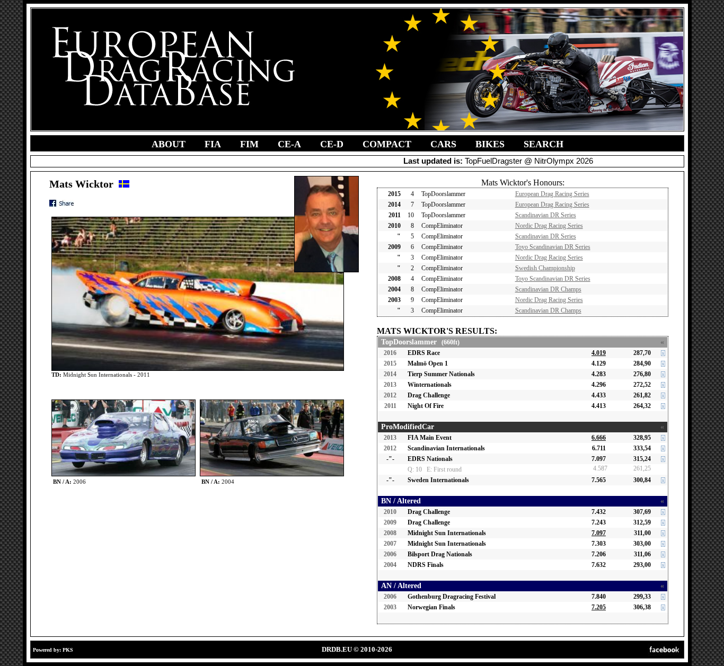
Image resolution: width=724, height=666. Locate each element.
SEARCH (543, 144)
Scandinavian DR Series (545, 215)
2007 (390, 543)
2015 (390, 363)
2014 (390, 374)
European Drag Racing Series (552, 194)
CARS (443, 144)
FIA (213, 144)
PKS (68, 650)
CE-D (331, 144)
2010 (390, 512)
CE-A (289, 144)
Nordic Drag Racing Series (549, 225)
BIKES (490, 144)
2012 (390, 395)
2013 (390, 384)
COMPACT (387, 144)
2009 (390, 522)
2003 (390, 607)
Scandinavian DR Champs (548, 289)
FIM (249, 144)
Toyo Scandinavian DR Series (552, 247)
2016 (390, 353)
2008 (390, 533)
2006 (390, 554)
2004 (390, 565)
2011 (390, 406)
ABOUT (169, 144)
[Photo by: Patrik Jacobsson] (123, 401)
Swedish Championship (545, 268)
